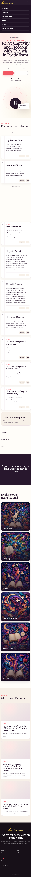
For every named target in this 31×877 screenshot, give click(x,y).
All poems (5, 8)
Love (18, 850)
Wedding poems (5, 865)
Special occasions (5, 863)
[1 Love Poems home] (7, 2)
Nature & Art (4, 429)
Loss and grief (20, 855)
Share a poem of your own (16, 476)
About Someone (5, 439)
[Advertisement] (15, 203)
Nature (4, 20)
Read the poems (8, 73)
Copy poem (22, 155)
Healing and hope (21, 852)
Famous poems (4, 852)
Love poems (5, 12)
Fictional (18, 37)
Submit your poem (7, 28)
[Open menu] (28, 2)
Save (28, 155)
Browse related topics (21, 73)
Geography (3, 432)
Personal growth (7, 16)
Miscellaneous (4, 443)
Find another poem (15, 874)
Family (4, 24)
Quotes (3, 855)
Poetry (2, 446)
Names (2, 436)
